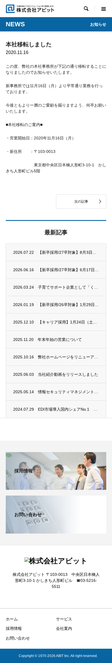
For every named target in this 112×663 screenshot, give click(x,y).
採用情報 (14, 628)
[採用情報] (56, 487)
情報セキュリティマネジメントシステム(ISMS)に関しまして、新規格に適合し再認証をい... (68, 392)
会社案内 (64, 628)
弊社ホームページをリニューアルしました (68, 357)
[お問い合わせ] (56, 531)
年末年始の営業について (60, 339)
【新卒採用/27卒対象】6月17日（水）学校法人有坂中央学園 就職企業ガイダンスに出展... (68, 269)
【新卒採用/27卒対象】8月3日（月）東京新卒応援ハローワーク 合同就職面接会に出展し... (68, 252)
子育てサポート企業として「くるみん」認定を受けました (68, 287)
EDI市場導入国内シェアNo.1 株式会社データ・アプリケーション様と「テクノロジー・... (68, 409)
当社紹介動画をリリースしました (68, 374)
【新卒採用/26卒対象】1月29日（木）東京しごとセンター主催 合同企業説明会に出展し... (68, 304)
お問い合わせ (18, 638)
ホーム (12, 619)
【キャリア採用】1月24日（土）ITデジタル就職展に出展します (68, 322)
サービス (64, 619)
